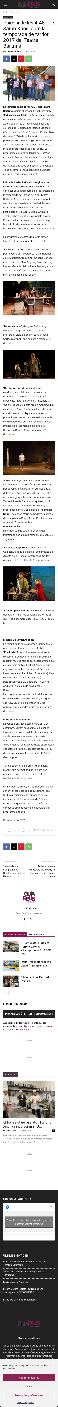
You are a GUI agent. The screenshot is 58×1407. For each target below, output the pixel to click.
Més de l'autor (36, 934)
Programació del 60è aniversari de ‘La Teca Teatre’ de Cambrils (25, 1263)
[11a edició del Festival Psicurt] (11, 981)
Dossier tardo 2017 (14, 820)
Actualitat (14, 12)
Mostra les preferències (29, 1395)
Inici (5, 12)
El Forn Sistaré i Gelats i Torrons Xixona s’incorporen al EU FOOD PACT (23, 1291)
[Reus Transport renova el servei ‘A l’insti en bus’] (11, 965)
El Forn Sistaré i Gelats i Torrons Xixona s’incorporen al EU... (27, 1124)
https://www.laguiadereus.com (29, 913)
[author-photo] (29, 904)
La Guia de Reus (14, 51)
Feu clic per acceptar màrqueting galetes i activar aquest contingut (29, 1222)
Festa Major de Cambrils (15, 1282)
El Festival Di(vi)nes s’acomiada (19, 1299)
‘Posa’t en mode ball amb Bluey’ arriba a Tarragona (23, 1273)
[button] (5, 4)
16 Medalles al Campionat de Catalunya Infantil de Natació (14, 871)
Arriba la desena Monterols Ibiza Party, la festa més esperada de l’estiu (42, 871)
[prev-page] (5, 993)
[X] (14, 59)
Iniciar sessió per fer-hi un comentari (29, 1013)
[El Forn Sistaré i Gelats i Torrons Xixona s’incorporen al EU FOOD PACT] (11, 946)
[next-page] (10, 993)
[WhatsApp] (28, 59)
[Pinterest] (21, 59)
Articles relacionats (15, 934)
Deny (29, 1386)
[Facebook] (6, 59)
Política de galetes (25, 1402)
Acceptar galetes (29, 1377)
